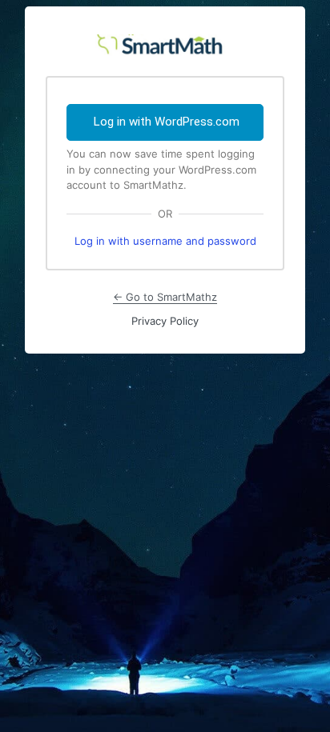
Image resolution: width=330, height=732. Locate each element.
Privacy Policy (165, 320)
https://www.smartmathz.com (165, 42)
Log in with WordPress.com (166, 121)
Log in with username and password (165, 240)
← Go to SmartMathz (165, 296)
